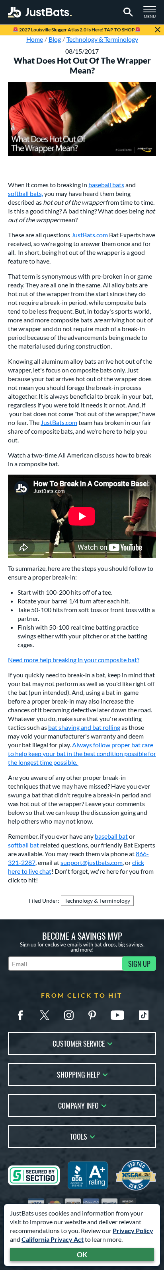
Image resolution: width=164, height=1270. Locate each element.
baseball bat (111, 836)
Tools (78, 1135)
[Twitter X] (44, 1015)
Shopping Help (78, 1073)
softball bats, (25, 193)
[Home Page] (40, 12)
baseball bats (106, 184)
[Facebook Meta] (20, 1015)
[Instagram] (69, 1015)
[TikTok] (143, 1015)
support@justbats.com (92, 862)
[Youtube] (117, 1015)
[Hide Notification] (157, 29)
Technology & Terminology (97, 900)
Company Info (78, 1104)
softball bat (23, 845)
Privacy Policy (133, 1230)
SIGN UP (139, 963)
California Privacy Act (52, 1239)
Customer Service (79, 1042)
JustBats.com (89, 234)
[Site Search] (127, 12)
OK (82, 1254)
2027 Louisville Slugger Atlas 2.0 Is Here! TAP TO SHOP (76, 30)
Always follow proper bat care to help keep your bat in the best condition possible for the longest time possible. (82, 753)
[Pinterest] (92, 1015)
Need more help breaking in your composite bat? (73, 659)
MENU (152, 14)
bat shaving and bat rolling (84, 727)
